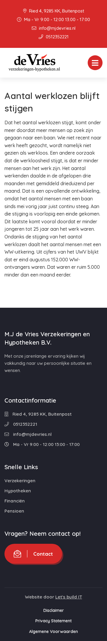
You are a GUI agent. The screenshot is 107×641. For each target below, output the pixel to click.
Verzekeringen (19, 480)
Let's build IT (68, 597)
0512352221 (57, 37)
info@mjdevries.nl (56, 28)
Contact (43, 554)
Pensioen (14, 511)
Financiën (14, 501)
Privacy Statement (53, 620)
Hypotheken (17, 491)
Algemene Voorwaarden (53, 631)
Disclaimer (53, 610)
